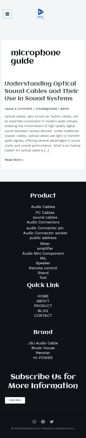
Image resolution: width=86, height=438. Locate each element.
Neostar (43, 352)
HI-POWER (43, 357)
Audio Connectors (43, 222)
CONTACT (43, 315)
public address (43, 237)
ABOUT (43, 301)
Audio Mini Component (43, 253)
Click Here (15, 400)
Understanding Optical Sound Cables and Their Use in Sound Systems (42, 91)
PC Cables (45, 212)
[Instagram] (34, 422)
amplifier (45, 248)
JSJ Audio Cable (43, 343)
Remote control (43, 268)
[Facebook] (43, 422)
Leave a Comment (18, 109)
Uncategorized (46, 109)
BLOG (43, 310)
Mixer (45, 243)
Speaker (43, 263)
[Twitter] (52, 422)
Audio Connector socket (45, 233)
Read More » (14, 159)
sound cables (45, 217)
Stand (43, 273)
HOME (43, 296)
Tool (43, 277)
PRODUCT (43, 305)
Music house (43, 348)
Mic (43, 258)
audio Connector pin (45, 228)
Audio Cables (43, 206)
